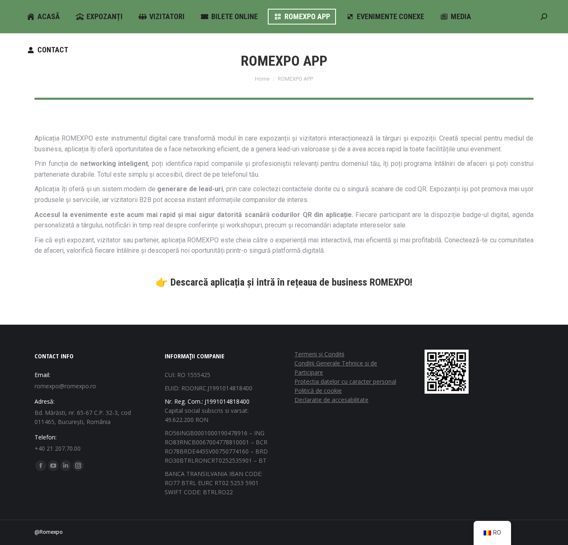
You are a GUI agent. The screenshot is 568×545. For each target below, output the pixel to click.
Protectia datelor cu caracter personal (345, 381)
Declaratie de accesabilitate (331, 400)
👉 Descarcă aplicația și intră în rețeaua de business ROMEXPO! (284, 282)
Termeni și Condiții (319, 354)
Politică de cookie (318, 391)
